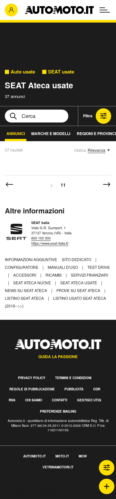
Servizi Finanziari (89, 275)
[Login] (11, 10)
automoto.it (34, 456)
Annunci (15, 133)
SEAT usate (61, 71)
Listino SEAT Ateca (25, 298)
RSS (12, 400)
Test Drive (98, 267)
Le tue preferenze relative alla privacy (42, 495)
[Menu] (104, 10)
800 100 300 (41, 237)
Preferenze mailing (58, 411)
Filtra (87, 116)
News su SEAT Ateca (26, 290)
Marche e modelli (50, 133)
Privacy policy (31, 378)
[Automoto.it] (59, 10)
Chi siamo (33, 400)
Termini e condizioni (73, 378)
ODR (96, 389)
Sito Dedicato (77, 259)
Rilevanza (96, 150)
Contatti (59, 400)
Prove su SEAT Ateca (78, 290)
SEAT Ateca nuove (32, 282)
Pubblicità (73, 389)
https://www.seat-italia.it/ (50, 243)
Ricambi (54, 275)
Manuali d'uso (63, 267)
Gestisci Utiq (89, 400)
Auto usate (23, 71)
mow (83, 456)
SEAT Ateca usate (79, 282)
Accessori (25, 275)
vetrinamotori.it (58, 467)
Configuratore (22, 267)
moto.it (62, 456)
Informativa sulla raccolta (28, 488)
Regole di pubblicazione (32, 389)
